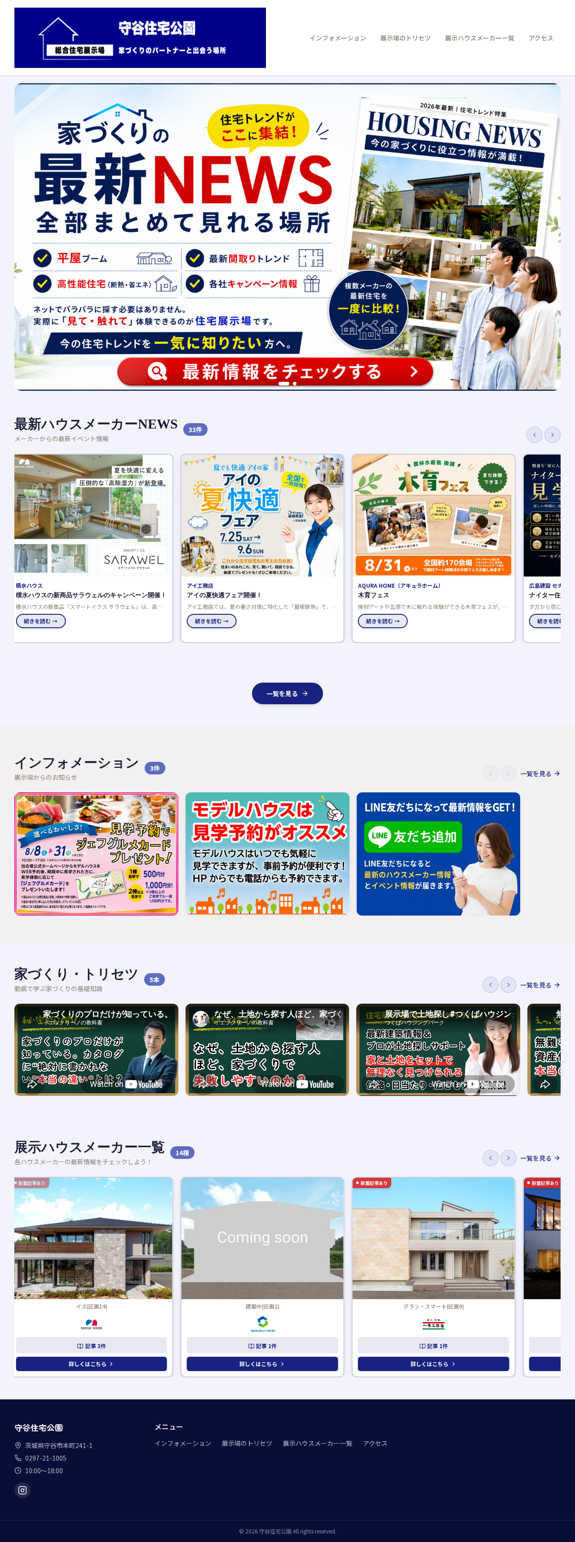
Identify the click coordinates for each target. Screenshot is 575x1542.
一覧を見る (282, 693)
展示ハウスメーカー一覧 (479, 37)
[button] (96, 548)
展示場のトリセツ (405, 37)
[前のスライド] (26, 237)
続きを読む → (45, 621)
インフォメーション (338, 37)
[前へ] (534, 435)
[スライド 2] (294, 383)
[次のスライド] (549, 237)
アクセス (541, 37)
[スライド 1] (284, 383)
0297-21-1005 (45, 1457)
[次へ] (552, 435)
